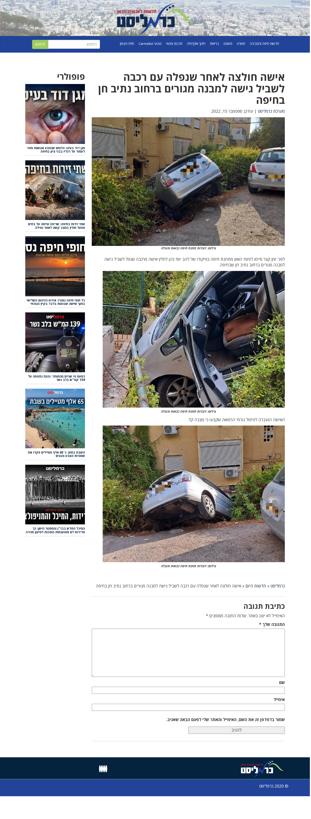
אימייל (279, 699)
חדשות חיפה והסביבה (264, 43)
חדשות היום (255, 586)
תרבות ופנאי (174, 43)
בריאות (214, 43)
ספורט (241, 43)
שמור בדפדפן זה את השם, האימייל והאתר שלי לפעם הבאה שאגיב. (225, 719)
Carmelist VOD (150, 43)
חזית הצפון (127, 43)
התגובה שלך (272, 624)
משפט (228, 43)
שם (282, 682)
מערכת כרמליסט (271, 111)
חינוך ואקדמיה (196, 43)
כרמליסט (277, 586)
